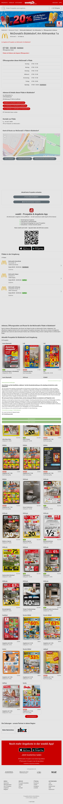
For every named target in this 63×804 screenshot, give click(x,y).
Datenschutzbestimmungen (54, 380)
